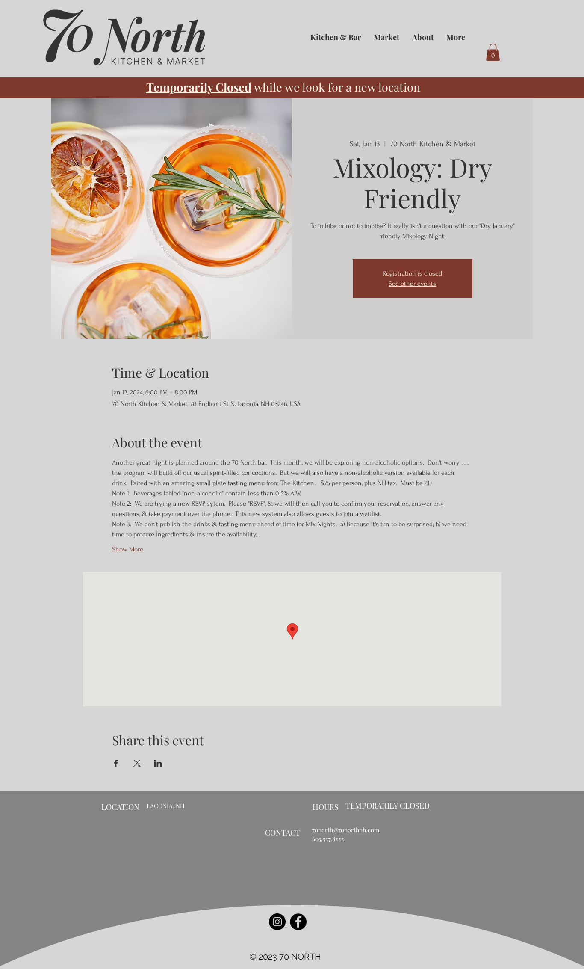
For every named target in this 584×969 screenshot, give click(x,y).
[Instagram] (277, 921)
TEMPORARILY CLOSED (387, 805)
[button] (493, 52)
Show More (127, 549)
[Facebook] (298, 921)
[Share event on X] (137, 763)
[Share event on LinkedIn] (158, 763)
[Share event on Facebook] (116, 763)
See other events (412, 283)
